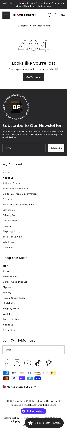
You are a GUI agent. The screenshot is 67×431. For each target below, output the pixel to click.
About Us (8, 177)
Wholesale (9, 242)
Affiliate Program (12, 183)
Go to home (33, 77)
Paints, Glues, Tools (14, 297)
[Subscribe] (60, 349)
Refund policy (11, 417)
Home (24, 25)
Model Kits (9, 303)
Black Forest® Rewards (16, 188)
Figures (7, 287)
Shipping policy (19, 421)
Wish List (8, 247)
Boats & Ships (11, 276)
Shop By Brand (11, 308)
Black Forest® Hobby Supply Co (31, 401)
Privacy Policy (11, 215)
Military (7, 292)
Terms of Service (12, 236)
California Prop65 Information (20, 193)
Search (7, 226)
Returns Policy (11, 220)
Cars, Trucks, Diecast (15, 281)
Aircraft (7, 271)
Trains (6, 265)
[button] (6, 15)
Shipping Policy (11, 231)
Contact (7, 199)
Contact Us (9, 330)
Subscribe (56, 147)
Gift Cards (9, 209)
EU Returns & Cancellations (18, 204)
